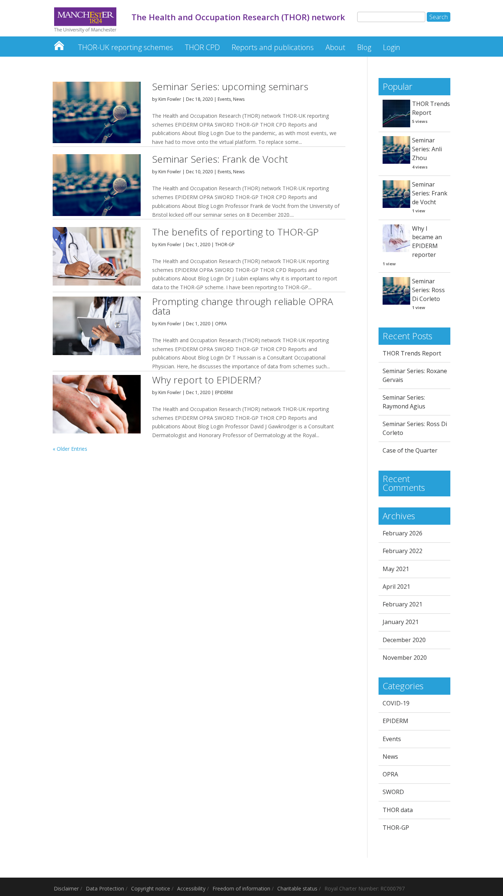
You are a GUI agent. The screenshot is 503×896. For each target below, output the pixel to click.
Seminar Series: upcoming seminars (230, 86)
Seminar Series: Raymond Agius (404, 401)
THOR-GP (225, 244)
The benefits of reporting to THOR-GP (235, 231)
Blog (364, 47)
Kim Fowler (169, 99)
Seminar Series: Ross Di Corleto (428, 290)
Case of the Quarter (410, 450)
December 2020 (404, 640)
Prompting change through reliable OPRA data (242, 306)
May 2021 (396, 569)
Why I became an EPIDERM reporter (427, 241)
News (239, 99)
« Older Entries (70, 448)
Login (391, 47)
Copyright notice (150, 888)
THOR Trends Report (431, 108)
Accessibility (191, 888)
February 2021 (402, 604)
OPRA (221, 323)
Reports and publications (273, 47)
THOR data (398, 810)
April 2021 (396, 586)
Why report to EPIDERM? (206, 379)
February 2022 (402, 551)
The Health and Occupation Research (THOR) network (59, 43)
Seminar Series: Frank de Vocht (220, 159)
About (335, 47)
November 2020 (405, 658)
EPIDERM (224, 392)
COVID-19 (396, 703)
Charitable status (297, 888)
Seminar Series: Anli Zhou (427, 149)
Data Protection (105, 888)
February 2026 (402, 533)
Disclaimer (66, 888)
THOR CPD (202, 47)
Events (224, 99)
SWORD (393, 792)
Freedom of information (241, 888)
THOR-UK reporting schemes (125, 47)
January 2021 (401, 622)
